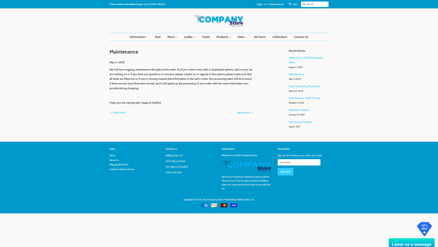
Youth (206, 37)
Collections (280, 37)
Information (138, 37)
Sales (241, 37)
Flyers (112, 155)
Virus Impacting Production (305, 86)
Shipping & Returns (119, 164)
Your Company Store (213, 199)
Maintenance (296, 74)
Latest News (228, 148)
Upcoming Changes (300, 122)
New (158, 37)
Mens (171, 37)
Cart (295, 4)
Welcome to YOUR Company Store (239, 155)
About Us (114, 160)
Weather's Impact (299, 109)
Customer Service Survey (122, 169)
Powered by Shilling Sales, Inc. (239, 199)
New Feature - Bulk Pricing (304, 98)
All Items (260, 37)
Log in (260, 4)
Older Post (119, 112)
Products (222, 37)
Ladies (188, 37)
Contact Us (301, 37)
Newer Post (243, 112)
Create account (276, 4)
